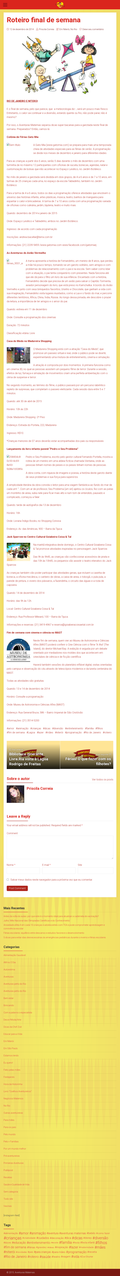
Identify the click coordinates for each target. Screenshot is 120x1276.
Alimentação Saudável (15, 955)
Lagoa (31, 732)
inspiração (62, 1247)
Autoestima (9, 969)
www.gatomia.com (57, 144)
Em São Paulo (11, 1048)
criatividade (30, 1238)
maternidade (87, 1247)
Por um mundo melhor (15, 1148)
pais (31, 1252)
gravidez (42, 1247)
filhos (100, 728)
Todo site (8, 1199)
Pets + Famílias (11, 1141)
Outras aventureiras (13, 1113)
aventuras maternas (73, 1233)
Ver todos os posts (102, 779)
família (90, 728)
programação (74, 732)
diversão (58, 728)
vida (76, 1257)
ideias (51, 1247)
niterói (59, 732)
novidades (22, 1252)
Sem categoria (11, 1191)
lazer (41, 732)
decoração (57, 1238)
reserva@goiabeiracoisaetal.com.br (74, 624)
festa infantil (88, 1242)
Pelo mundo (10, 1134)
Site (80, 864)
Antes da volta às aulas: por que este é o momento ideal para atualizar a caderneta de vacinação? (51, 916)
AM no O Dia (10, 962)
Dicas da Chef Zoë (13, 1027)
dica (68, 1238)
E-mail (46, 864)
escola (55, 1242)
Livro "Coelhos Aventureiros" (18, 1091)
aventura (53, 1233)
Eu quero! (8, 1062)
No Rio (73, 29)
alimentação (11, 1233)
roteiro (108, 732)
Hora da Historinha (13, 1084)
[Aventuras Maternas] (60, 5)
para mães (59, 1252)
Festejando (9, 1077)
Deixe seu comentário (93, 29)
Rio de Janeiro (93, 732)
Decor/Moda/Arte (12, 1019)
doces (8, 1242)
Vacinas (8, 1206)
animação (22, 728)
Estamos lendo (11, 1055)
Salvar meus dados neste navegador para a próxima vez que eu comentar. (51, 879)
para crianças (43, 1252)
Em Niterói (64, 29)
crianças (36, 728)
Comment (12, 833)
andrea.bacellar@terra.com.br (35, 237)
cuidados (43, 1238)
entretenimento (74, 728)
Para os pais (10, 1127)
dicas (47, 728)
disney (88, 1237)
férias (32, 1247)
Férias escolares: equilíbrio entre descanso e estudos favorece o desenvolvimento (44, 933)
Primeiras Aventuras (14, 1163)
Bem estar (9, 998)
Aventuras (9, 976)
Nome (11, 864)
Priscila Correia (46, 29)
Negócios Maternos (13, 1098)
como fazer (104, 1233)
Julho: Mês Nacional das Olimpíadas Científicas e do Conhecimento (37, 920)
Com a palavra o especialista (18, 1012)
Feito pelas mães (12, 1070)
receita (93, 1251)
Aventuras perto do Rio (15, 984)
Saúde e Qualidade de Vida (16, 1184)
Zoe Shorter (87, 1256)
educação (20, 1242)
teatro (56, 1256)
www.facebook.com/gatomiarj (79, 245)
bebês (91, 1233)
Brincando (9, 1005)
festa (77, 1242)
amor (11, 728)
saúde (46, 1257)
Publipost (8, 1170)
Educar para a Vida (13, 1034)
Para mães (9, 1120)
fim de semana (16, 732)
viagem (66, 1256)
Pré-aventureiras (12, 1156)
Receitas (8, 1177)
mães (50, 732)
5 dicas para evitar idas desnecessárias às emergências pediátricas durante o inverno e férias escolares (55, 937)
